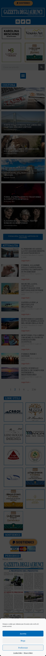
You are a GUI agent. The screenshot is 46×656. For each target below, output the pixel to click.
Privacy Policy (28, 653)
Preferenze (23, 647)
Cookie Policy (17, 653)
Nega (23, 640)
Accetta (23, 633)
